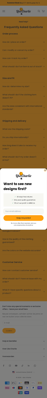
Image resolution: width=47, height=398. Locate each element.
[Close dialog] (45, 170)
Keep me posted (24, 218)
